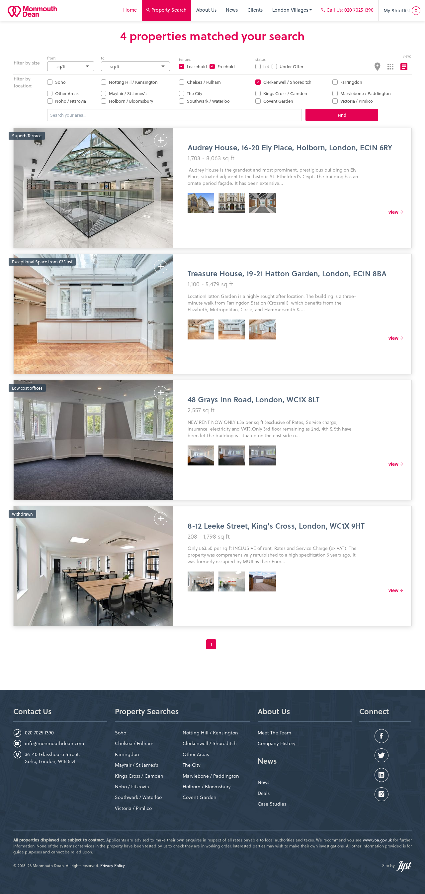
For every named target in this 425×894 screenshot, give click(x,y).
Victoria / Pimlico (356, 101)
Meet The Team (274, 732)
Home (130, 9)
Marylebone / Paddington (365, 93)
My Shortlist (400, 10)
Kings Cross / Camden (285, 93)
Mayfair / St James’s (128, 93)
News (232, 9)
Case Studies (272, 803)
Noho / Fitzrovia (70, 101)
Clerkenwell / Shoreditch (287, 82)
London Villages (290, 9)
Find (342, 115)
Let (266, 66)
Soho (60, 82)
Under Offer (291, 66)
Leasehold (197, 66)
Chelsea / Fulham (204, 82)
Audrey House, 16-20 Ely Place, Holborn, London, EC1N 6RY (290, 147)
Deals (264, 793)
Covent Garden (278, 101)
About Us (206, 9)
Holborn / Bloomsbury (131, 101)
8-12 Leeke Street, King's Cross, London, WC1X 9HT (276, 525)
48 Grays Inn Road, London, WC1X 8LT (253, 399)
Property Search (168, 9)
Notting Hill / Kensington (133, 82)
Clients (255, 9)
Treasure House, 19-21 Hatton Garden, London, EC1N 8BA (287, 273)
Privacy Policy (112, 865)
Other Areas (67, 93)
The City (194, 93)
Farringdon (351, 82)
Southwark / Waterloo (208, 101)
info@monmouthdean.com (54, 743)
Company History (277, 743)
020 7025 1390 (39, 732)
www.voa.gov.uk (377, 840)
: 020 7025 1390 (350, 9)
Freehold (226, 66)
